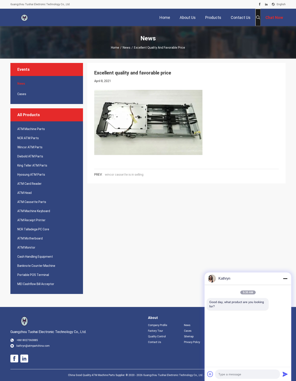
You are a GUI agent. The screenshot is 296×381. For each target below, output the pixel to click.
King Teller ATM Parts (32, 165)
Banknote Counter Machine (36, 265)
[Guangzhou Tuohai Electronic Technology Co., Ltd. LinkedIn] (266, 4)
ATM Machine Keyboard (33, 211)
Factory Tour (155, 330)
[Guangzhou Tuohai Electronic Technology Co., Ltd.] (24, 17)
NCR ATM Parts (28, 138)
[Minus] (285, 278)
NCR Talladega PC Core (33, 229)
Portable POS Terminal (33, 275)
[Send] (285, 374)
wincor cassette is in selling (124, 174)
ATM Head (24, 193)
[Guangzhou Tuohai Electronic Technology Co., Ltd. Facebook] (259, 4)
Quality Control (157, 336)
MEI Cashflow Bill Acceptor (35, 284)
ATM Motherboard (30, 238)
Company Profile (157, 325)
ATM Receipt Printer (31, 220)
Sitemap (189, 336)
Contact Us (154, 342)
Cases (21, 94)
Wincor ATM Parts (29, 147)
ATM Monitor (26, 247)
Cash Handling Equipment (35, 256)
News (126, 47)
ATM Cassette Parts (31, 202)
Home (115, 47)
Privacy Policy (192, 342)
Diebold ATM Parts (30, 156)
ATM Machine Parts (31, 129)
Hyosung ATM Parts (31, 174)
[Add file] (210, 374)
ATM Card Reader (29, 183)
